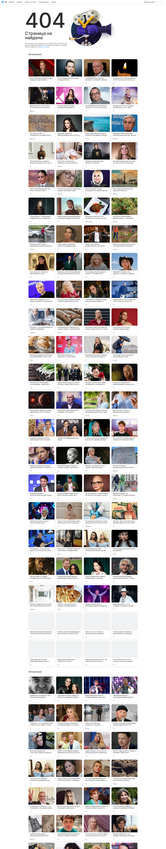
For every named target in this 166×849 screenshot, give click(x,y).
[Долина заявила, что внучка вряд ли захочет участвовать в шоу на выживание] (97, 487)
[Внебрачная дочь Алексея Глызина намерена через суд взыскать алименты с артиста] (97, 800)
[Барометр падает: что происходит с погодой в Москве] (124, 487)
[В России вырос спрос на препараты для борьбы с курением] (124, 404)
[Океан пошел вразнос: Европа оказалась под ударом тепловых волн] (97, 128)
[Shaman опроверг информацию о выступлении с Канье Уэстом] (69, 626)
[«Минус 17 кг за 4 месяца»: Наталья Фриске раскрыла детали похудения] (97, 626)
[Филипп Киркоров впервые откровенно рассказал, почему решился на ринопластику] (124, 570)
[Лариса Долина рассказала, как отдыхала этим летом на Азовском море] (97, 654)
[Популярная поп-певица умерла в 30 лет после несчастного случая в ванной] (124, 72)
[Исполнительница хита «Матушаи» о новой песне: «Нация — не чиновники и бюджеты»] (69, 349)
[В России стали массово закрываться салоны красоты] (69, 155)
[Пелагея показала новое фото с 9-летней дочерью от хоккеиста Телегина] (69, 828)
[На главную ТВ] (5, 2)
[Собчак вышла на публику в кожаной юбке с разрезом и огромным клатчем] (124, 626)
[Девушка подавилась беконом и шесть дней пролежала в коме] (41, 598)
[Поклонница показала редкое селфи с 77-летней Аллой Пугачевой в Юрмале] (97, 266)
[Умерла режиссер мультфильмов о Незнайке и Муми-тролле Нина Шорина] (69, 211)
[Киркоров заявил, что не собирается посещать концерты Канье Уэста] (124, 598)
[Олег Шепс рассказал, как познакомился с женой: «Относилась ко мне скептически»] (41, 737)
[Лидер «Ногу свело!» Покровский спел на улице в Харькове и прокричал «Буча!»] (97, 238)
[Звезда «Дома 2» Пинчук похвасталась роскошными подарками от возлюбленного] (124, 681)
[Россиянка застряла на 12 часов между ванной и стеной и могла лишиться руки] (97, 515)
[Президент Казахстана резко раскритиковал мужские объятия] (124, 128)
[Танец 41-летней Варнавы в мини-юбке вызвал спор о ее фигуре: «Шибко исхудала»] (69, 515)
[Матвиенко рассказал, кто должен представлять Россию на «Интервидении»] (97, 764)
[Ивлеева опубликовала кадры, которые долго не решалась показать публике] (97, 377)
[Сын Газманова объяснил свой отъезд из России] (69, 72)
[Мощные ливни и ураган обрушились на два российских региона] (41, 238)
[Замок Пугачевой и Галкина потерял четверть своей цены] (69, 460)
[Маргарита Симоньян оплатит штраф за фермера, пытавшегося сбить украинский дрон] (41, 460)
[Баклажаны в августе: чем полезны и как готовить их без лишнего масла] (97, 211)
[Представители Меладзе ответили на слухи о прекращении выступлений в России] (69, 654)
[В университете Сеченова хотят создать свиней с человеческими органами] (69, 321)
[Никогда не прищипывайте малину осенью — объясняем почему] (124, 211)
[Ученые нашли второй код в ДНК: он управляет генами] (124, 709)
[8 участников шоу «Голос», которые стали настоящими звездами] (124, 654)
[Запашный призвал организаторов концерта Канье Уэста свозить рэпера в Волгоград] (41, 487)
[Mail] (2, 2)
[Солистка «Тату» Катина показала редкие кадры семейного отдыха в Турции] (124, 321)
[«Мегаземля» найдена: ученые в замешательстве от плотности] (41, 404)
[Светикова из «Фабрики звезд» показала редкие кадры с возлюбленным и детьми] (97, 294)
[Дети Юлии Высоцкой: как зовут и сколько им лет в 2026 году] (124, 155)
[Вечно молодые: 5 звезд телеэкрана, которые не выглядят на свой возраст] (97, 183)
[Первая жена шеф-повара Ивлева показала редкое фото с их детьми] (124, 828)
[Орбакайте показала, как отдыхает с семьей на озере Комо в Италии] (124, 266)
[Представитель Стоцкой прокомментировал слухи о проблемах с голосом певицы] (41, 654)
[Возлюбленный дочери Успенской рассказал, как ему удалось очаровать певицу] (97, 543)
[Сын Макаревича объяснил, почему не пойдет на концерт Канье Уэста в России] (97, 709)
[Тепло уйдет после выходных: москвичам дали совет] (124, 349)
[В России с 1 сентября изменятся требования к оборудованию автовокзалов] (69, 543)
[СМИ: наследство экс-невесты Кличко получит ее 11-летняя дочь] (124, 764)
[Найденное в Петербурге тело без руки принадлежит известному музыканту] (41, 800)
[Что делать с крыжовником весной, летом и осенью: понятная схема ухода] (41, 681)
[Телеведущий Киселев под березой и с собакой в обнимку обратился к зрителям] (97, 72)
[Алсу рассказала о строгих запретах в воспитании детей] (69, 681)
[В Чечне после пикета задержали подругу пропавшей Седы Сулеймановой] (69, 183)
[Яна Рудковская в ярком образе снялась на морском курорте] (97, 349)
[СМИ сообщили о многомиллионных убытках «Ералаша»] (69, 764)
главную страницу (43, 47)
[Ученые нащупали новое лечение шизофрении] (124, 543)
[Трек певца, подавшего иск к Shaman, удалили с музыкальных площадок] (41, 294)
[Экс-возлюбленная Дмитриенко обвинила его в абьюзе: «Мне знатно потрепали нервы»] (124, 432)
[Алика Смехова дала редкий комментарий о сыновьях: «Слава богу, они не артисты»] (97, 570)
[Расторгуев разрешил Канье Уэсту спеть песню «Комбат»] (124, 737)
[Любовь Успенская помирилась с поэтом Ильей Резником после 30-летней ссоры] (41, 626)
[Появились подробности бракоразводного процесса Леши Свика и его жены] (124, 377)
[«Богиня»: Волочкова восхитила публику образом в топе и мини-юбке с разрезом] (124, 515)
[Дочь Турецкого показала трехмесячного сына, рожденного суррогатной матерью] (41, 266)
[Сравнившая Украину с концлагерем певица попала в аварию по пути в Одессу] (124, 800)
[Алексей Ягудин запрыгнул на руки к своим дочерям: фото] (69, 487)
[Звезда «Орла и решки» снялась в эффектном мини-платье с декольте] (97, 737)
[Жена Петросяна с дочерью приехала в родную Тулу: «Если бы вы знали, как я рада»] (41, 155)
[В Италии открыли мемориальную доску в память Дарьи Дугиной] (124, 460)
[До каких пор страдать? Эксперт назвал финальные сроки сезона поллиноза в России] (97, 404)
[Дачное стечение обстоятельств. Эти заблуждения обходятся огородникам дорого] (124, 238)
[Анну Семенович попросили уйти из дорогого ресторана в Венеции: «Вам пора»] (41, 72)
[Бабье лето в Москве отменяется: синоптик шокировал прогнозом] (97, 828)
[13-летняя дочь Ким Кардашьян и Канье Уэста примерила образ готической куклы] (97, 432)
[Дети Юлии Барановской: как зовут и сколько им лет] (41, 183)
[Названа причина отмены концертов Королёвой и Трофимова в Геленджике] (69, 100)
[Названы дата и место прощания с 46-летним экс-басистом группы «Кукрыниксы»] (124, 294)
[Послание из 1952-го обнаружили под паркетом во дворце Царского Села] (41, 128)
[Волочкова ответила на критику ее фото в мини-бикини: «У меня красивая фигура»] (97, 321)
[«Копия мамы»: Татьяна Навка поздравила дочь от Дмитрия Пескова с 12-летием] (41, 211)
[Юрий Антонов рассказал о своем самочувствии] (41, 515)
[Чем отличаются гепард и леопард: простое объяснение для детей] (41, 570)
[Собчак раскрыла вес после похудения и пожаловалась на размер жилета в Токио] (41, 764)
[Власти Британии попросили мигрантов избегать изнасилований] (124, 183)
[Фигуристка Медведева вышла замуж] (69, 432)
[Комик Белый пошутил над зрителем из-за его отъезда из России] (97, 681)
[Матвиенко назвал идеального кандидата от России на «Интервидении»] (69, 404)
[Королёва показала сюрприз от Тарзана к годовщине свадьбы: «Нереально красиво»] (69, 800)
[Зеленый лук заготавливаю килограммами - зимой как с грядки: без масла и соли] (41, 377)
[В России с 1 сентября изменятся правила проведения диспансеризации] (41, 321)
